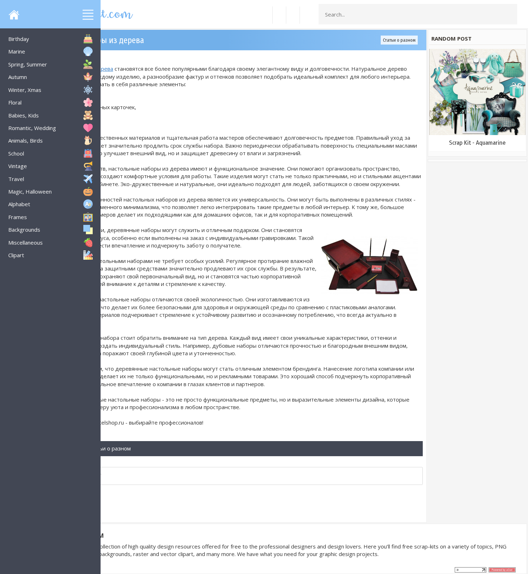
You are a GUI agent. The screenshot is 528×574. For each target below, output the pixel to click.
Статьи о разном (399, 40)
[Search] (509, 14)
